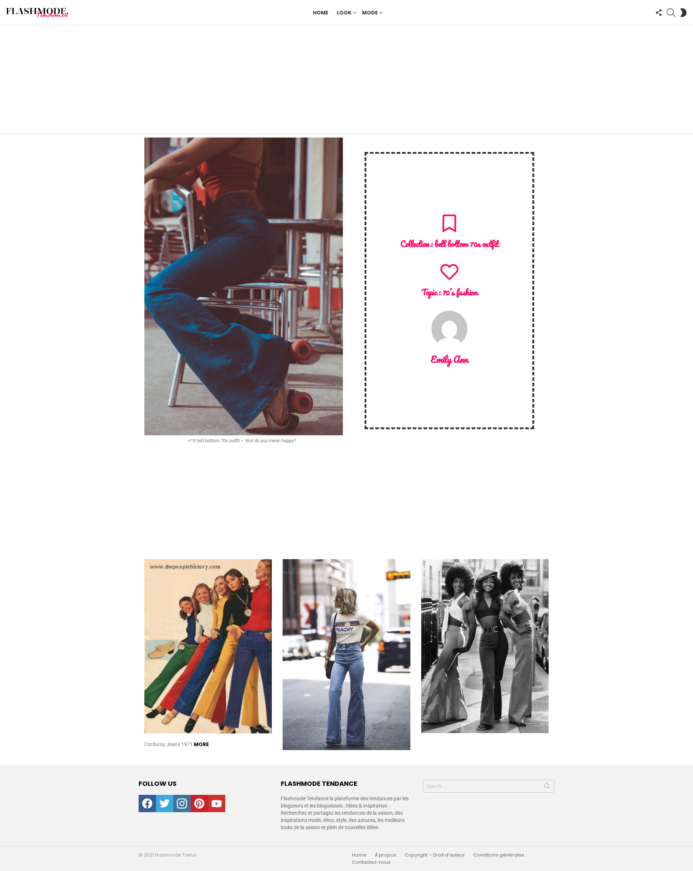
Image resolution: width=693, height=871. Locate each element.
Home (320, 12)
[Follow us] (658, 12)
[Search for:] (488, 786)
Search (547, 788)
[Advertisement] (346, 79)
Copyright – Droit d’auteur (435, 855)
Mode (370, 12)
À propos (385, 855)
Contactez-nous (371, 862)
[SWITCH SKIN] (683, 12)
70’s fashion (460, 292)
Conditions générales (498, 855)
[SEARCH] (671, 12)
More (201, 744)
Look (344, 12)
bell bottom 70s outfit (466, 244)
